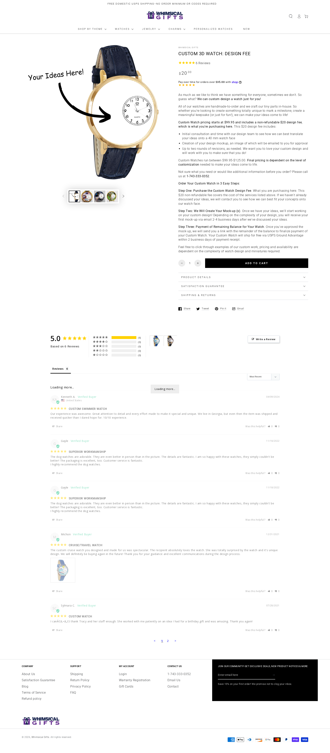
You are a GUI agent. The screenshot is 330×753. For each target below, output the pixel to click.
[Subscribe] (274, 675)
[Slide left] (63, 196)
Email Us (173, 680)
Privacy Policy (80, 686)
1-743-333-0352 (179, 674)
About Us (28, 674)
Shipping (76, 674)
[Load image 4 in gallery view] (112, 196)
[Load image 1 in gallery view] (74, 196)
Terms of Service (34, 692)
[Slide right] (123, 196)
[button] (290, 16)
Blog (25, 686)
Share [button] (59, 426)
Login (123, 674)
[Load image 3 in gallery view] (99, 196)
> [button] (175, 641)
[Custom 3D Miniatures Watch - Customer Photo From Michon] (156, 341)
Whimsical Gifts (188, 47)
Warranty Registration (135, 680)
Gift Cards (126, 686)
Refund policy (32, 698)
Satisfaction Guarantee (38, 680)
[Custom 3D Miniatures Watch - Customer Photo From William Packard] (170, 341)
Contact (173, 686)
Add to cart (256, 263)
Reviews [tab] (57, 368)
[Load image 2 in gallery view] (87, 196)
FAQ (73, 692)
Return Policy (80, 680)
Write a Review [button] (266, 339)
